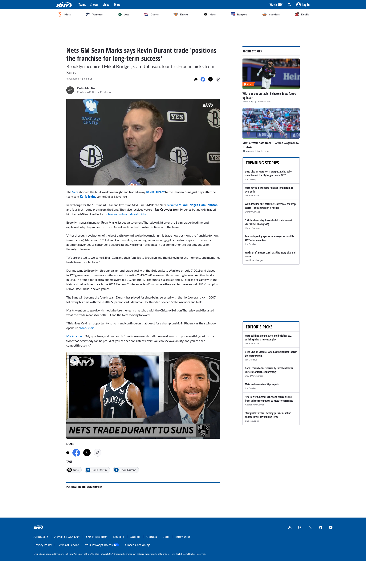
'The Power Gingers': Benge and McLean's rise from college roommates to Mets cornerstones (269, 398)
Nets (75, 192)
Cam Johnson (208, 205)
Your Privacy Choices (99, 545)
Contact (151, 536)
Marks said (87, 328)
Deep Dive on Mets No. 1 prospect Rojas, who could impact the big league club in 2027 (268, 173)
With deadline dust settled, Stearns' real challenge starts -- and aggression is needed (270, 205)
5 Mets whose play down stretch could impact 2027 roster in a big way (268, 222)
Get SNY (118, 536)
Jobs (166, 536)
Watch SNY (276, 4)
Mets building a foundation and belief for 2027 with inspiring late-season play (268, 337)
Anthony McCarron (255, 404)
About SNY (41, 536)
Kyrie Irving (88, 196)
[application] (143, 142)
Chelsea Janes (263, 101)
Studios (135, 536)
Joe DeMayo (251, 179)
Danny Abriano (252, 195)
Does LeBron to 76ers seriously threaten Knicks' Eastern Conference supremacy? (269, 370)
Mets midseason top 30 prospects (262, 384)
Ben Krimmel (263, 150)
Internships (182, 536)
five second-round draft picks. (127, 214)
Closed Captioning (137, 545)
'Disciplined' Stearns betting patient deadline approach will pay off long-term (268, 415)
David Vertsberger (254, 260)
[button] (303, 4)
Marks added (74, 336)
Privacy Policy (43, 545)
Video (106, 4)
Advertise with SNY (67, 536)
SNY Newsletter (96, 536)
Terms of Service (68, 545)
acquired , (183, 205)
